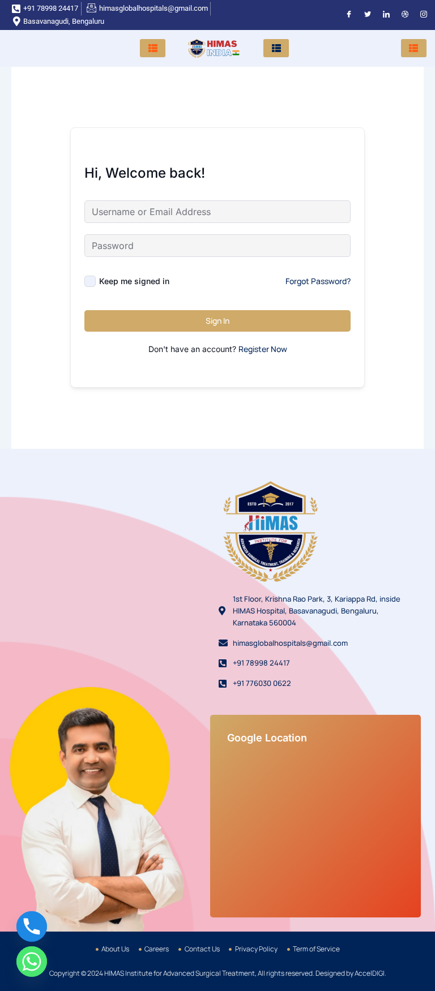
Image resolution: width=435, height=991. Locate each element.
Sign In (217, 320)
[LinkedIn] (386, 15)
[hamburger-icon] (152, 48)
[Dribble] (404, 15)
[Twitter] (367, 15)
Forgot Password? (318, 281)
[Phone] (31, 926)
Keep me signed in (134, 281)
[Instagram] (423, 15)
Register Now (262, 349)
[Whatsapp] (31, 961)
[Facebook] (348, 15)
